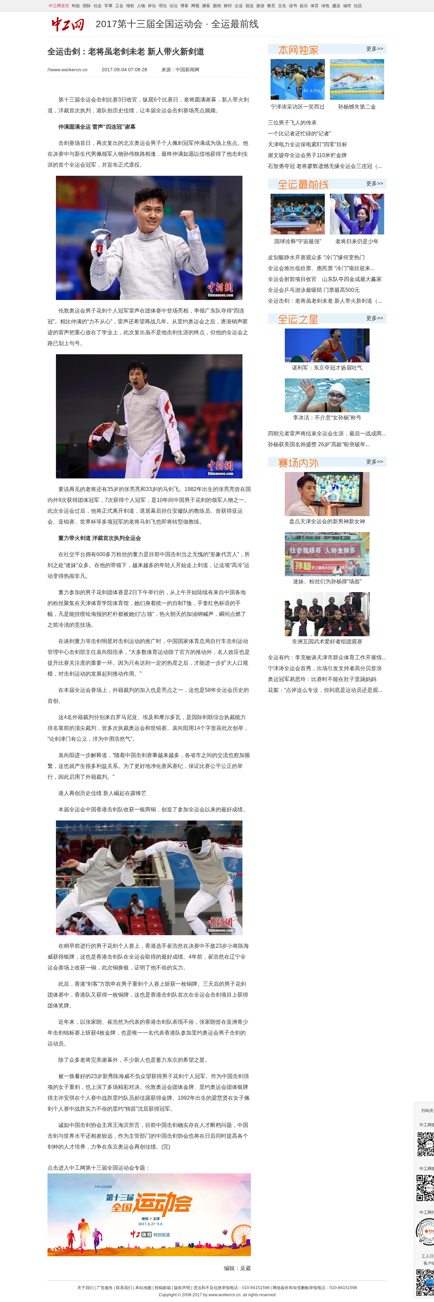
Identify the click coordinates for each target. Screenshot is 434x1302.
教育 (271, 5)
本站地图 (143, 1287)
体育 (315, 5)
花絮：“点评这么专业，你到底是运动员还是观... (325, 690)
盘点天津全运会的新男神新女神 (327, 521)
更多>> (374, 49)
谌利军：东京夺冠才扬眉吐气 (327, 368)
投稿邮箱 (163, 1287)
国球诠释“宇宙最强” (297, 241)
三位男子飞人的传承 (292, 123)
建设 (336, 5)
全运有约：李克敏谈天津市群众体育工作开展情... (327, 657)
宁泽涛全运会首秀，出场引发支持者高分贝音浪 (325, 668)
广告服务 (105, 1287)
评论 (152, 5)
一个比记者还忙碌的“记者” (299, 133)
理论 (163, 5)
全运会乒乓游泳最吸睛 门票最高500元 (314, 290)
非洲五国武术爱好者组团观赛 (327, 641)
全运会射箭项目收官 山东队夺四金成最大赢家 (325, 279)
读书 (293, 5)
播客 (206, 5)
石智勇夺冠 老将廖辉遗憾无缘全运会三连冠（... (325, 166)
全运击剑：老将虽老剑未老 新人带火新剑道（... (325, 301)
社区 (358, 5)
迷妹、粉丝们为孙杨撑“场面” (327, 581)
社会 (98, 5)
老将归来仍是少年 (357, 241)
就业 (249, 5)
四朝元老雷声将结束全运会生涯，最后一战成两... (327, 433)
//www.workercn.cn (67, 69)
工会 (119, 5)
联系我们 (124, 1287)
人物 (141, 5)
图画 (217, 5)
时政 (76, 5)
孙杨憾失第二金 (357, 107)
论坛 (174, 5)
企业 (239, 5)
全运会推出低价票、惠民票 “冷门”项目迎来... (321, 268)
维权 (130, 5)
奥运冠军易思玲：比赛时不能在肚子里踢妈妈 (322, 679)
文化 (282, 5)
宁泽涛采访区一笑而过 (298, 107)
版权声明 (182, 1287)
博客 (184, 5)
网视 (195, 5)
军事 (108, 5)
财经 (228, 5)
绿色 (325, 5)
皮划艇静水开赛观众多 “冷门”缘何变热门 (316, 257)
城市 (347, 5)
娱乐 (304, 5)
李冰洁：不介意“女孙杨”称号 (327, 417)
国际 (87, 5)
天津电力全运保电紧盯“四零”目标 (307, 144)
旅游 (260, 5)
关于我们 (85, 1287)
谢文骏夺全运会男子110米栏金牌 (307, 155)
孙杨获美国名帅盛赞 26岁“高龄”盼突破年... (319, 444)
